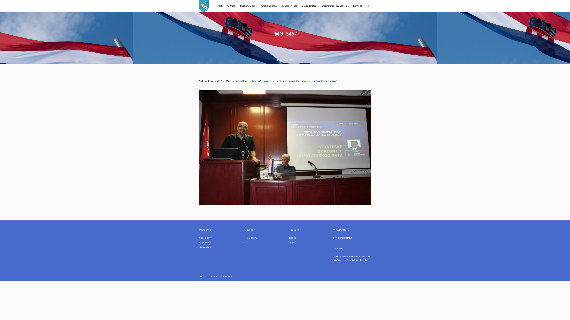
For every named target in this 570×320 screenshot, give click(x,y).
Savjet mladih (205, 242)
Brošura (246, 242)
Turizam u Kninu (250, 238)
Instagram (292, 242)
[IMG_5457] (285, 147)
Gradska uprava (206, 238)
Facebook (292, 238)
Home (279, 60)
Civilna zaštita (205, 247)
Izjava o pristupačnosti (342, 238)
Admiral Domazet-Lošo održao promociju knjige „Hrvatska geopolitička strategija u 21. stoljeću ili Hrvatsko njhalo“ (286, 81)
